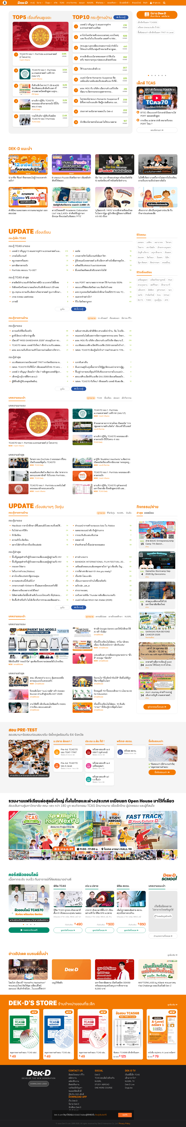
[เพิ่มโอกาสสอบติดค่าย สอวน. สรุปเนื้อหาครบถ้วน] (131, 899)
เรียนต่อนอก (114, 318)
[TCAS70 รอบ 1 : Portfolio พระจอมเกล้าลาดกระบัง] (82, 476)
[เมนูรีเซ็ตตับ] (71, 969)
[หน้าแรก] (22, 2)
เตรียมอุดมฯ (142, 280)
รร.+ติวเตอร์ (102, 318)
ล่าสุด (140, 513)
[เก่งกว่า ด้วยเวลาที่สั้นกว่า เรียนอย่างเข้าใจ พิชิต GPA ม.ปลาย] (99, 899)
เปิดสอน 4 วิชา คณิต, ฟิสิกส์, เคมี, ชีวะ (98, 917)
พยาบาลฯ (159, 242)
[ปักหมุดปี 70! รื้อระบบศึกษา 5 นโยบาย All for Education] (82, 694)
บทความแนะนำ (17, 616)
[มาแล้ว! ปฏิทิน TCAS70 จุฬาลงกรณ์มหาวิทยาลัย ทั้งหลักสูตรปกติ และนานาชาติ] (82, 489)
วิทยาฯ (141, 247)
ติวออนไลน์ (136, 2)
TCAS (62, 2)
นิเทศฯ (159, 257)
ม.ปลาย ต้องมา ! (63, 741)
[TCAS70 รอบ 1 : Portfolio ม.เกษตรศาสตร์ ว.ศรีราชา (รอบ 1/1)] (24, 73)
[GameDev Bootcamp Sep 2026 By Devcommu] (157, 561)
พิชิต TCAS (60, 886)
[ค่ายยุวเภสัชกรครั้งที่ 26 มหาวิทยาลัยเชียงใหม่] (157, 591)
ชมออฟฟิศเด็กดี (75, 1091)
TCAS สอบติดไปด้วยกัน (105, 1078)
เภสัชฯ (149, 242)
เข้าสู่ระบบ (156, 2)
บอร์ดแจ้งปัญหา (75, 1087)
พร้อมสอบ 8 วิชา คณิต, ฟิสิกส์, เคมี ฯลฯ (67, 917)
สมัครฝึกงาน (74, 1081)
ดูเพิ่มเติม (172, 955)
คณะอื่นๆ (166, 262)
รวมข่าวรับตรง (24, 60)
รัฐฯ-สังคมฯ (142, 262)
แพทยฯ (141, 242)
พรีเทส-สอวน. (124, 741)
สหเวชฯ (141, 257)
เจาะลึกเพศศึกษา (116, 616)
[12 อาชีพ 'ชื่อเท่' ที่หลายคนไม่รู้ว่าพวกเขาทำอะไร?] (28, 164)
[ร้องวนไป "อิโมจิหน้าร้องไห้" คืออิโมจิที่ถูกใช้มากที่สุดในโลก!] (82, 681)
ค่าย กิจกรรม (72, 2)
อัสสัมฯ (151, 290)
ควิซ (55, 2)
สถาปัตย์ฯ (151, 247)
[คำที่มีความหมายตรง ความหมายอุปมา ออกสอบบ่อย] (28, 197)
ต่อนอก (82, 2)
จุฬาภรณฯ (161, 290)
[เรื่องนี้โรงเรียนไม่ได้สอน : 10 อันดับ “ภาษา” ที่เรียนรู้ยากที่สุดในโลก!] (82, 707)
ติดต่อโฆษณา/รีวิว (76, 1074)
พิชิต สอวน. (123, 886)
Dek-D (97, 1074)
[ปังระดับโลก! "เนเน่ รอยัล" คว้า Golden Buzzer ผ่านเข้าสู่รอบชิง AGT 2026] (18, 694)
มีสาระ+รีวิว (126, 318)
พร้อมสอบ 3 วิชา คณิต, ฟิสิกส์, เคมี (129, 917)
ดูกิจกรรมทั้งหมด (156, 707)
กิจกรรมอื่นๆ (150, 638)
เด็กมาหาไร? (130, 1078)
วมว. (170, 290)
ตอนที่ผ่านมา (156, 130)
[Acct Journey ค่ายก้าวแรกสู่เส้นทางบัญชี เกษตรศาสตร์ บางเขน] (157, 682)
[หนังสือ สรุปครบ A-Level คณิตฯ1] (162, 1029)
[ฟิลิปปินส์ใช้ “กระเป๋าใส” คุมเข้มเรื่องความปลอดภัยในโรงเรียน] (38, 643)
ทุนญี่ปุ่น (158, 300)
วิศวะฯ (168, 242)
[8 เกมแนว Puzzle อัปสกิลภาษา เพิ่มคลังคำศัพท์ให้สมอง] (71, 164)
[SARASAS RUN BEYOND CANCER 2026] (157, 621)
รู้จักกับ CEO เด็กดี (76, 1094)
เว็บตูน (48, 2)
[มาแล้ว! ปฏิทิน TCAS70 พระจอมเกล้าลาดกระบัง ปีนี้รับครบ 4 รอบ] (24, 104)
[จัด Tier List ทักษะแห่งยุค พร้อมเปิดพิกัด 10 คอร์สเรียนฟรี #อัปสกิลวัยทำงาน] (114, 164)
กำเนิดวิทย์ (149, 295)
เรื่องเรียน (107, 398)
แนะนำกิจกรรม (99, 429)
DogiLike (128, 1087)
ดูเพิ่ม (62, 309)
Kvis (159, 295)
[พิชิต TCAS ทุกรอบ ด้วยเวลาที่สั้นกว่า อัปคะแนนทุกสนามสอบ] (68, 899)
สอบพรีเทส (111, 2)
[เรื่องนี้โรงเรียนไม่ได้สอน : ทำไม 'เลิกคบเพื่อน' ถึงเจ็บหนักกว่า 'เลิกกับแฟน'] (82, 645)
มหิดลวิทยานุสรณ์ (157, 280)
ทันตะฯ (168, 252)
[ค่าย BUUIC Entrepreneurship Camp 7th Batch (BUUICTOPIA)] (157, 530)
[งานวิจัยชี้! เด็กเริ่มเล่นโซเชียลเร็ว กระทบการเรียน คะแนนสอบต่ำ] (18, 707)
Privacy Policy (124, 1123)
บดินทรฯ (141, 290)
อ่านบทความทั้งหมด (162, 936)
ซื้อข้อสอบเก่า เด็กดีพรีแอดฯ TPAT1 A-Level (156, 32)
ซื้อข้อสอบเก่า (156, 741)
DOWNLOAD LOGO (38, 1084)
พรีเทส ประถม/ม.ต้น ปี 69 (148, 27)
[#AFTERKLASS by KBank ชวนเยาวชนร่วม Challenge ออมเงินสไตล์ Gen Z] (157, 969)
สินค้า (145, 2)
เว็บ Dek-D (73, 1100)
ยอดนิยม (149, 513)
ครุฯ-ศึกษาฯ (157, 252)
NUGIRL (90, 2)
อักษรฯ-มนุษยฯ (164, 247)
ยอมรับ (125, 1114)
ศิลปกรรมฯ (154, 262)
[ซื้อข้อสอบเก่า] (163, 754)
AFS (166, 300)
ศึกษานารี (165, 285)
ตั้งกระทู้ (121, 17)
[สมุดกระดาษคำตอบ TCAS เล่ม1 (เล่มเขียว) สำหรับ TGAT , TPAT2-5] (24, 1029)
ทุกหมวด (92, 318)
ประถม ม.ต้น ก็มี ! (94, 741)
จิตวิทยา (150, 257)
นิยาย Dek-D (74, 1104)
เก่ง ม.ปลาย (91, 886)
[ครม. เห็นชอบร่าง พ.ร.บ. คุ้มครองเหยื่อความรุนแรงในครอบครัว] (18, 681)
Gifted (166, 295)
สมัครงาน (73, 1078)
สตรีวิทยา (154, 285)
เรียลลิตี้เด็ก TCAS (132, 1074)
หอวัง (140, 295)
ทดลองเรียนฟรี (30, 930)
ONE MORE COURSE (103, 1087)
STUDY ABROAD (102, 1084)
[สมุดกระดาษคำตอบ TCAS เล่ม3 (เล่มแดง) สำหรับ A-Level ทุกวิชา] (93, 1029)
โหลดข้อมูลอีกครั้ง (164, 916)
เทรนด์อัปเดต (101, 616)
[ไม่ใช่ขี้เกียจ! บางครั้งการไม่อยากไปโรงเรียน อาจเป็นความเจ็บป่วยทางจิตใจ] (157, 164)
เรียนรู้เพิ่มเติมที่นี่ (101, 1114)
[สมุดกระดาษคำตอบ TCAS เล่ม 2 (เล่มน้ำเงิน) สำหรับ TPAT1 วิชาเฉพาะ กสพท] (58, 1029)
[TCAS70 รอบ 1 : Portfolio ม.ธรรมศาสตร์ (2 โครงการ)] (40, 36)
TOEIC (148, 300)
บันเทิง (128, 513)
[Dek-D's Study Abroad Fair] (135, 835)
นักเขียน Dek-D (75, 1107)
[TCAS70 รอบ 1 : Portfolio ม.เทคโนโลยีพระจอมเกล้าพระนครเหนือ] (18, 489)
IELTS (140, 300)
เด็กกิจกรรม (126, 398)
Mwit (170, 280)
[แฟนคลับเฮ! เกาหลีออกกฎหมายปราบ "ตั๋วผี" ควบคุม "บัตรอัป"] (82, 658)
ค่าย (147, 547)
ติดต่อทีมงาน (74, 1084)
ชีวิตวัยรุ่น (100, 2)
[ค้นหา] (164, 3)
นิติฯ (167, 257)
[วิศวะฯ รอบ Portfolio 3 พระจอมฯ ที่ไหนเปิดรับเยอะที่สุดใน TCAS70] (18, 463)
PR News (35, 94)
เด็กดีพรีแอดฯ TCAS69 (147, 22)
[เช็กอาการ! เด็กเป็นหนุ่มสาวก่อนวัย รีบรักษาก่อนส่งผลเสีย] (157, 197)
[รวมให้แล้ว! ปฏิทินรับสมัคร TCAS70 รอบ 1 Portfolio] (24, 119)
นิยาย (39, 2)
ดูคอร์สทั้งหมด (67, 930)
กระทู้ (32, 2)
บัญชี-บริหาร (143, 252)
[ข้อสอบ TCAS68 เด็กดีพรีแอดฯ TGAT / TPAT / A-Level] (127, 1029)
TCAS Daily (36, 109)
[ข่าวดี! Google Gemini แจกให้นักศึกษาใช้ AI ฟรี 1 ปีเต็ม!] (82, 632)
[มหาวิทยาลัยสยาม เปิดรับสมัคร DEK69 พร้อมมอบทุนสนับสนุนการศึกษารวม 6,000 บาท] (114, 969)
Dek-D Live (129, 1084)
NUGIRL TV (130, 1081)
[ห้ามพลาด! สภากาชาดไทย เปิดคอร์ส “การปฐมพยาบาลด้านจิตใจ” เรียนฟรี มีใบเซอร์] (82, 427)
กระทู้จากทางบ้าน (18, 513)
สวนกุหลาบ (142, 285)
